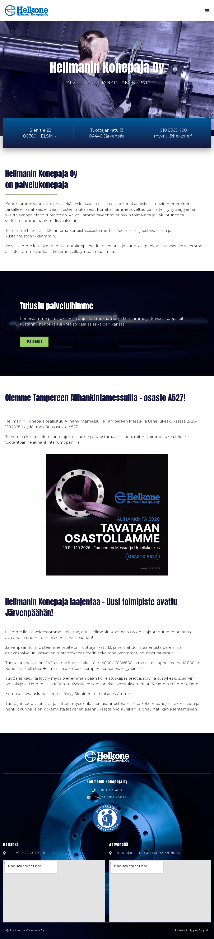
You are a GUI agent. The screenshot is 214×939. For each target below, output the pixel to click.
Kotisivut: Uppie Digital (191, 930)
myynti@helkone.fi (173, 136)
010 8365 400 (173, 130)
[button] (207, 10)
